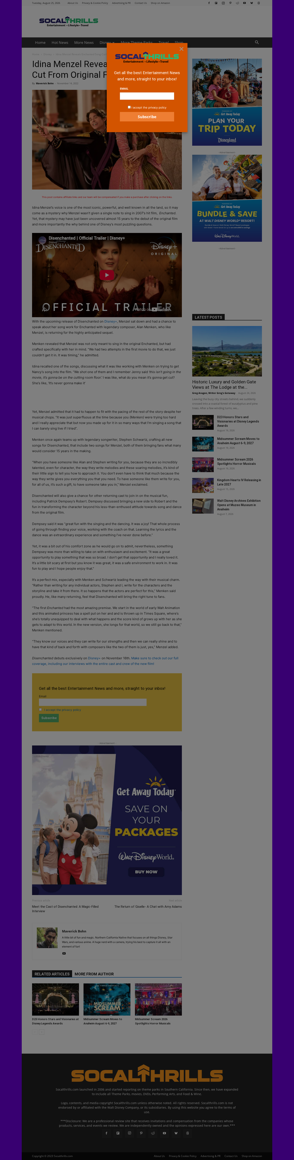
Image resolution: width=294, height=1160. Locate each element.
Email (124, 88)
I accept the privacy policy (149, 107)
